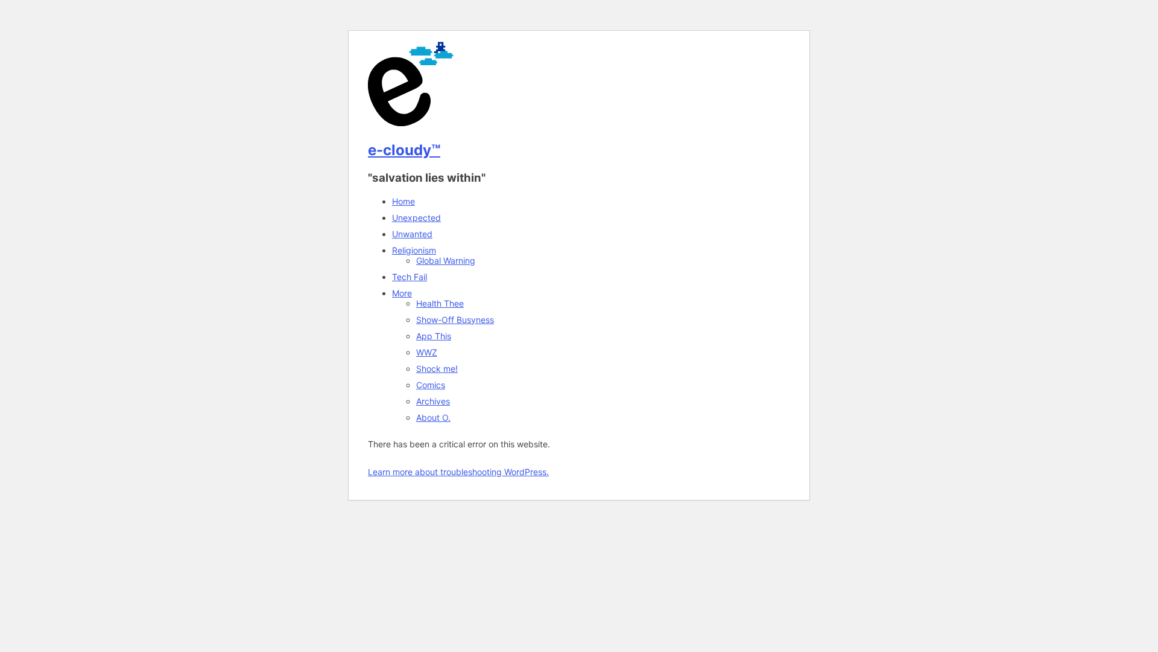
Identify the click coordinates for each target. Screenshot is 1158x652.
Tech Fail (409, 277)
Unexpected (416, 218)
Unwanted (412, 234)
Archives (433, 401)
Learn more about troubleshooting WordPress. (458, 472)
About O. (433, 417)
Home (403, 201)
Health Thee (440, 303)
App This (433, 336)
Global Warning (445, 260)
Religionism (414, 250)
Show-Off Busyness (455, 320)
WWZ (426, 352)
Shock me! (437, 368)
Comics (430, 385)
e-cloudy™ (404, 150)
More (402, 293)
